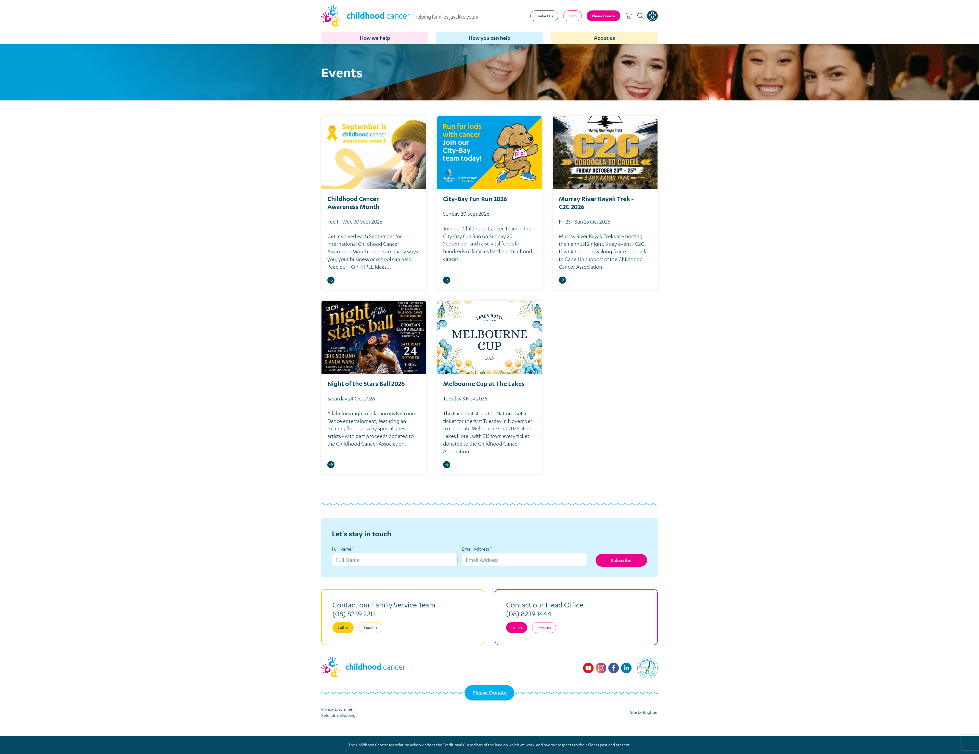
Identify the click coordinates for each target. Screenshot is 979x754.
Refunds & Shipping (338, 715)
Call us (343, 627)
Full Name (343, 549)
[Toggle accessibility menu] (652, 15)
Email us (370, 627)
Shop (572, 16)
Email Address (477, 549)
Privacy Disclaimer (337, 709)
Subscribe (621, 560)
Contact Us (544, 16)
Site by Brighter (644, 712)
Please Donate (489, 693)
